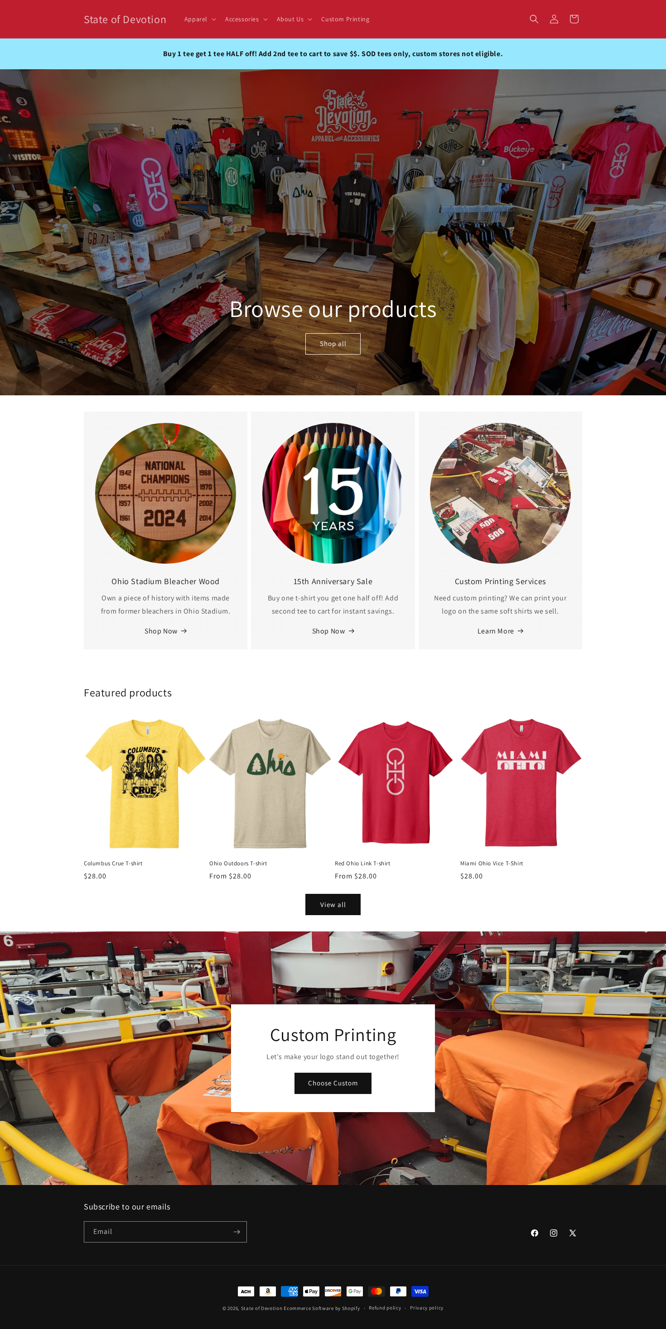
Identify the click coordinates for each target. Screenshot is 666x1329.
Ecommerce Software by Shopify (322, 1308)
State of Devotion (262, 1308)
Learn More (496, 631)
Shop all (333, 344)
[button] (199, 19)
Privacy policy (427, 1308)
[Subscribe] (236, 1232)
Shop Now (161, 631)
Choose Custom (333, 1083)
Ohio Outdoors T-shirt (238, 863)
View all (333, 904)
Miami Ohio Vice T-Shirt (491, 863)
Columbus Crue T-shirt (113, 863)
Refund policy (385, 1308)
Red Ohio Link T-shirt (363, 863)
